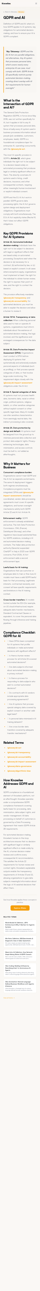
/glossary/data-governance (19, 766)
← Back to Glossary (10, 12)
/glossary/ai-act (18, 149)
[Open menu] (36, 3)
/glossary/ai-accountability (15, 301)
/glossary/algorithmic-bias (19, 771)
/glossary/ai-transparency (14, 298)
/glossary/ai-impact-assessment (17, 382)
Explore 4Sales (20, 908)
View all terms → (9, 998)
